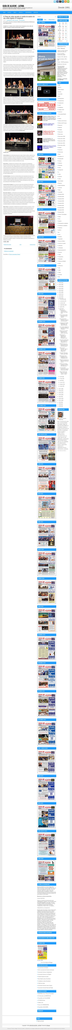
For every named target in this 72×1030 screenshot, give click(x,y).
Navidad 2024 (61, 209)
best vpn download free (54, 1028)
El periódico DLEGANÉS (43, 1007)
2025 (60, 284)
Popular (40, 19)
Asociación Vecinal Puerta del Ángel (45, 987)
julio (61, 308)
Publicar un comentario (8, 251)
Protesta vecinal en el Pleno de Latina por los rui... (64, 361)
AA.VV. (59, 87)
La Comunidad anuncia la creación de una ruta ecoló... (64, 368)
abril (61, 380)
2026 (60, 282)
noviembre (62, 301)
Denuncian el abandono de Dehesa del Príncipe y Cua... (64, 336)
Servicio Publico (61, 241)
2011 (60, 400)
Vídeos (15, 12)
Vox (59, 276)
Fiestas (59, 160)
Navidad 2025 (61, 212)
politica (59, 230)
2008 (60, 406)
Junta (13, 20)
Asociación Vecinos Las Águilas (44, 974)
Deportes (21, 12)
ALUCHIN (60, 94)
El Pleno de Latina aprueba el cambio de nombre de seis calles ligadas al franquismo (19, 17)
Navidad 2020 (61, 201)
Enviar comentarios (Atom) (14, 254)
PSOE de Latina (41, 983)
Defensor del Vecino (62, 120)
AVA (59, 96)
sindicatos (60, 245)
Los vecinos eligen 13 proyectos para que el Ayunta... (64, 328)
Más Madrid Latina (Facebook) (44, 978)
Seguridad (60, 238)
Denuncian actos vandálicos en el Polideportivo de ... (64, 357)
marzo (61, 382)
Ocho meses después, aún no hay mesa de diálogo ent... (64, 349)
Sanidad (60, 236)
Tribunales (60, 259)
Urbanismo (60, 265)
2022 (60, 290)
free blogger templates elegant (44, 1028)
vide (59, 267)
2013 (60, 396)
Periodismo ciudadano (62, 225)
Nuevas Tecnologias (62, 214)
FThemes (12, 1028)
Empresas (60, 149)
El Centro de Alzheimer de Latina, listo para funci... (64, 311)
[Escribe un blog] (5, 241)
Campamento (61, 100)
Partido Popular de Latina (43, 976)
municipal (60, 192)
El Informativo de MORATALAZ (44, 995)
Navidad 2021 (61, 203)
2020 (60, 294)
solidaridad (60, 247)
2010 (60, 402)
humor (59, 167)
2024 (60, 286)
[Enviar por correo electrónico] (4, 241)
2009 (60, 404)
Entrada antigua (32, 244)
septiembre (62, 304)
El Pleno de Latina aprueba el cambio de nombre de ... (64, 364)
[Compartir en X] (6, 241)
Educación (60, 131)
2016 (60, 390)
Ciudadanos (60, 107)
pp (58, 232)
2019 (60, 296)
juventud (60, 176)
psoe (59, 234)
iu (58, 172)
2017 (60, 388)
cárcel (59, 105)
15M (59, 85)
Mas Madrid (60, 180)
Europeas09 (60, 158)
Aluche (59, 91)
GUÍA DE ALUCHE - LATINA (13, 5)
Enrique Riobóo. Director (62, 419)
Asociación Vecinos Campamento (45, 972)
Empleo (59, 147)
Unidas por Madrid (62, 261)
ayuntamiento (9, 20)
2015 (60, 392)
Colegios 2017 (61, 109)
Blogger (50, 962)
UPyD (59, 263)
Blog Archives (51, 19)
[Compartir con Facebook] (8, 241)
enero (61, 386)
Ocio (59, 218)
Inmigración (60, 169)
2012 (60, 398)
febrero (61, 384)
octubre (61, 303)
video (59, 270)
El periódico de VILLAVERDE (44, 998)
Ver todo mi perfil (61, 450)
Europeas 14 (60, 156)
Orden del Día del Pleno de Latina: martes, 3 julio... (63, 372)
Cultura (10, 12)
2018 (60, 297)
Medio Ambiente (61, 185)
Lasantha (23, 1028)
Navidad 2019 (61, 198)
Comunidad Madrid (62, 114)
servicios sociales (62, 243)
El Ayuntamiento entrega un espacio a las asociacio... (64, 320)
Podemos (60, 227)
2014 (60, 394)
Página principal (40, 1021)
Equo (59, 154)
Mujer (59, 189)
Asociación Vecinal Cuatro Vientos (45, 985)
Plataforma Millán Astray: (49, 118)
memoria (16, 20)
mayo (61, 378)
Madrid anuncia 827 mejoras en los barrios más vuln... (64, 332)
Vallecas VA (40, 1002)
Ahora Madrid (61, 89)
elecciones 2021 (61, 143)
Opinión (59, 221)
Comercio (60, 111)
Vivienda (60, 274)
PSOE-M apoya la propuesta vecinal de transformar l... (64, 345)
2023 (60, 288)
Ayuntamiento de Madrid (43, 967)
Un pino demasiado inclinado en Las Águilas (64, 316)
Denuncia (60, 125)
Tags (45, 19)
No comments (22, 20)
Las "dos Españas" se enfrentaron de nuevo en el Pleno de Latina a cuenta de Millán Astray (49, 140)
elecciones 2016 (61, 138)
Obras (59, 216)
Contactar (36, 12)
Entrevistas (60, 152)
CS (59, 116)
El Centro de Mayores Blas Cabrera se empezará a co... (64, 341)
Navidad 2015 (61, 194)
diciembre (62, 299)
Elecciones (60, 134)
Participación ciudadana (63, 223)
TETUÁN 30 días (41, 1000)
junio (61, 376)
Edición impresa (28, 12)
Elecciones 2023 (61, 145)
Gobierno (60, 163)
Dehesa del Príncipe (62, 123)
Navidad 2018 (61, 196)
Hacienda (60, 165)
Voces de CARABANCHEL (43, 1004)
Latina (59, 178)
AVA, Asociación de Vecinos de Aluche (46, 969)
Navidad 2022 (61, 205)
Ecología (60, 129)
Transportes (60, 256)
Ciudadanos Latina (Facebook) (44, 981)
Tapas (59, 254)
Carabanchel (60, 102)
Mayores (60, 183)
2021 (60, 292)
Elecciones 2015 (61, 136)
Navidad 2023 (61, 207)
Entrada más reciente (7, 244)
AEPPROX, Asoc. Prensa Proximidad (46, 993)
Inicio (4, 12)
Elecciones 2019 (61, 140)
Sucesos (60, 252)
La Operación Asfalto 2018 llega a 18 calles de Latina (64, 324)
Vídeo (59, 272)
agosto (61, 306)
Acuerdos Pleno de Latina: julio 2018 (64, 353)
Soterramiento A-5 (62, 250)
